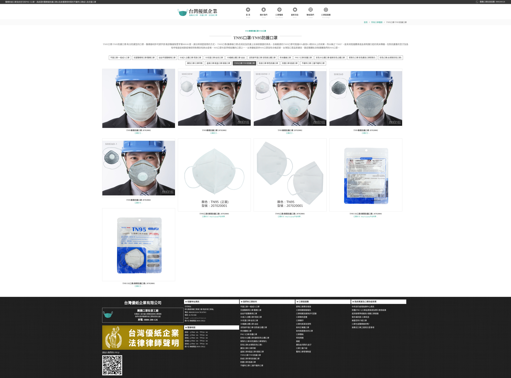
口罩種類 (279, 16)
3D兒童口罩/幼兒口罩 (214, 58)
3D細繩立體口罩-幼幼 (236, 58)
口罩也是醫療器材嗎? (360, 324)
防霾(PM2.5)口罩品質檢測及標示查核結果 (369, 310)
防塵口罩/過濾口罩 (290, 63)
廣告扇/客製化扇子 (304, 345)
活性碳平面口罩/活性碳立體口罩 (262, 58)
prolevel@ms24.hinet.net (198, 318)
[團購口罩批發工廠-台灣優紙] (197, 13)
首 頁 (248, 16)
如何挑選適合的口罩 (304, 331)
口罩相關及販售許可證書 (306, 314)
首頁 (366, 22)
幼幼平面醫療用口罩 (167, 58)
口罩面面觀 (326, 16)
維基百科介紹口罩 (359, 321)
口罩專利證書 (301, 317)
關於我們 (263, 16)
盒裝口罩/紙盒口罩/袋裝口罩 (218, 63)
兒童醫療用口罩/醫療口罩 (144, 58)
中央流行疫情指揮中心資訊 (363, 307)
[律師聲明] (143, 337)
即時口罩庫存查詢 (303, 307)
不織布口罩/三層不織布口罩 (313, 63)
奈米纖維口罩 (285, 58)
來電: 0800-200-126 (148, 319)
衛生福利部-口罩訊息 (360, 317)
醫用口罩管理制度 (303, 352)
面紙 (298, 341)
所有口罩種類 (376, 22)
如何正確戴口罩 (302, 327)
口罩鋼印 (300, 321)
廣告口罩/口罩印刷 (195, 63)
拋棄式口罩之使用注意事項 (363, 327)
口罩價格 (300, 334)
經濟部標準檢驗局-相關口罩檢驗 (365, 314)
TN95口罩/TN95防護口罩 (244, 63)
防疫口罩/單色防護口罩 (268, 63)
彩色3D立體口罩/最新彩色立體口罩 (330, 58)
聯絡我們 (310, 16)
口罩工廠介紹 (301, 348)
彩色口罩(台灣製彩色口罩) (390, 58)
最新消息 (294, 16)
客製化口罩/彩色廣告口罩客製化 (362, 58)
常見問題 (300, 338)
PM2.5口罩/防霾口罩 (303, 58)
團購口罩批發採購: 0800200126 (492, 2)
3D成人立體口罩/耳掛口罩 (190, 58)
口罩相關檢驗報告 (303, 310)
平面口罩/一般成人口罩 (119, 58)
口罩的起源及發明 (303, 324)
